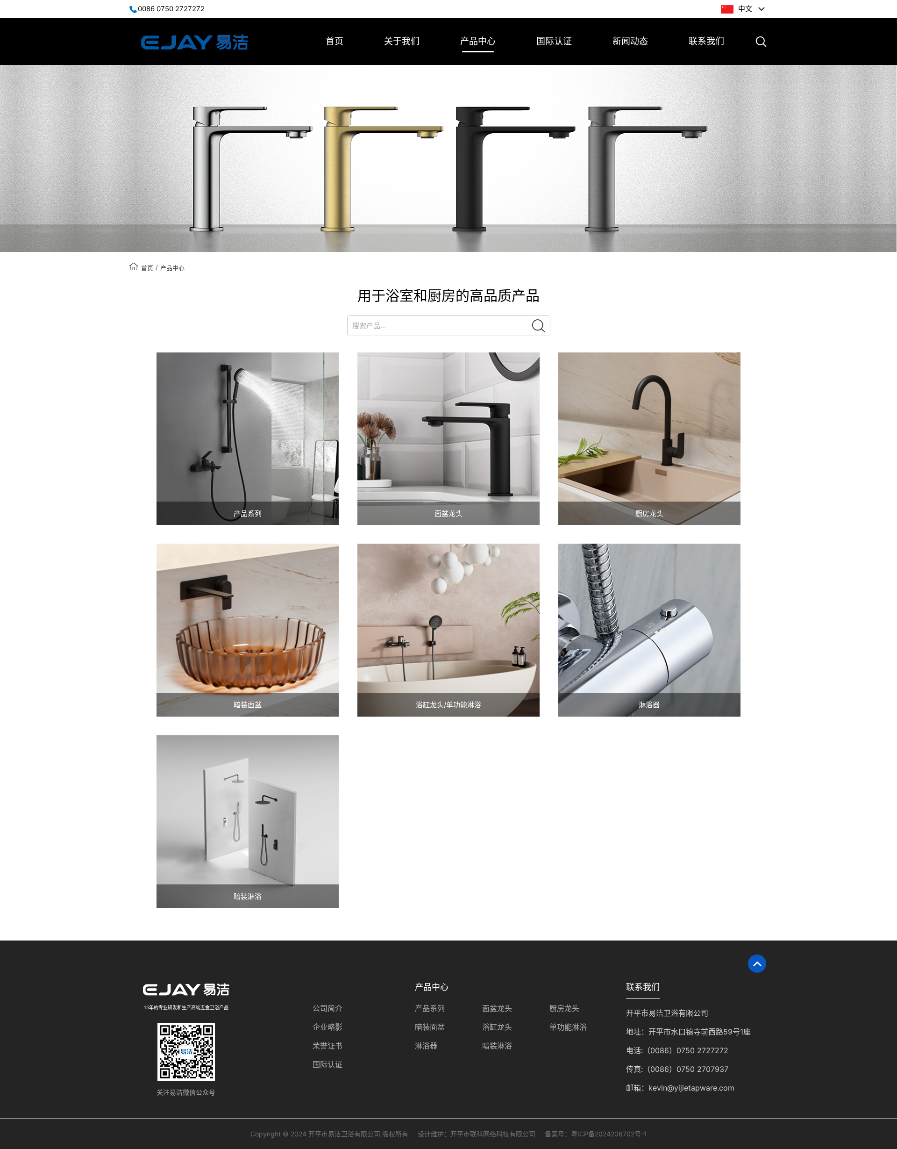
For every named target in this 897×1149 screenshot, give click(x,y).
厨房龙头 (564, 1008)
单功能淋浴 (568, 1027)
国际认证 (554, 41)
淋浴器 (426, 1045)
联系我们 (706, 41)
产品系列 (430, 1008)
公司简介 (327, 1008)
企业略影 (327, 1027)
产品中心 (478, 41)
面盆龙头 (497, 1008)
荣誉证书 (327, 1045)
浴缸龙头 (497, 1027)
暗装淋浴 (497, 1045)
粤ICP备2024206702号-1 (609, 1134)
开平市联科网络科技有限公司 (492, 1134)
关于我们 (402, 41)
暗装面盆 (430, 1027)
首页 (334, 41)
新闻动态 (630, 41)
